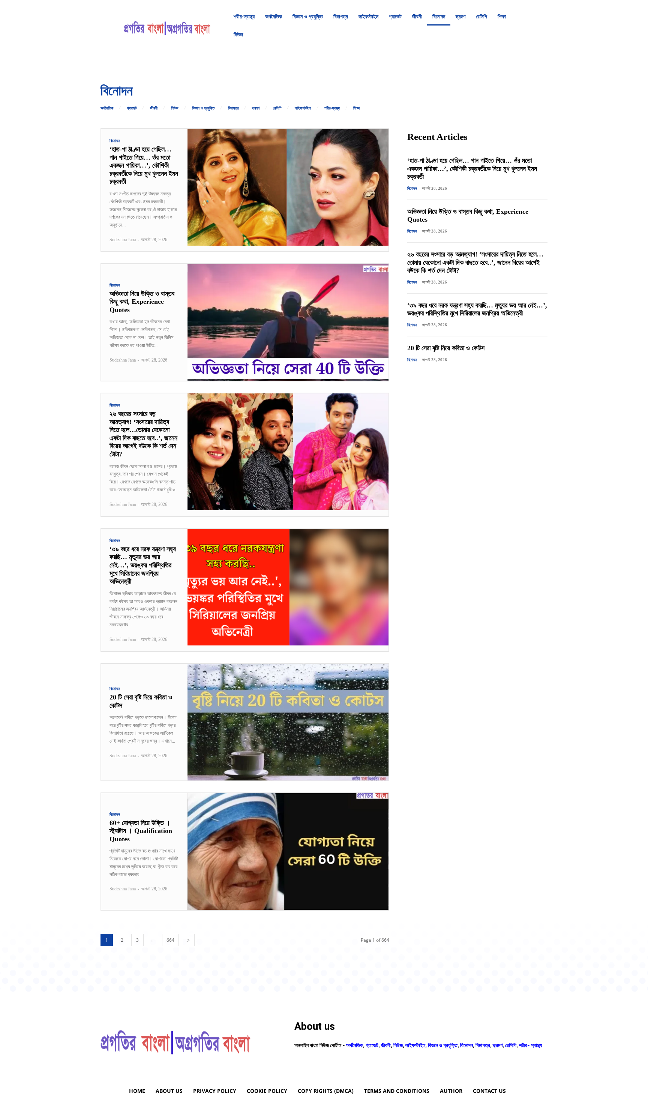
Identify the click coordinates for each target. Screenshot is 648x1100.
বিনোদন (115, 141)
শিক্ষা (356, 108)
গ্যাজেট (131, 108)
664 (170, 940)
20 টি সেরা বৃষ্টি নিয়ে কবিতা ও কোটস (445, 348)
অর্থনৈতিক (106, 108)
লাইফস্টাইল (303, 108)
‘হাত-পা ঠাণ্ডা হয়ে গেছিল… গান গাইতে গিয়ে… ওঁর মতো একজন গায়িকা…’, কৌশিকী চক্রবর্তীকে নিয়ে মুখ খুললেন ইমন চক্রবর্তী (144, 165)
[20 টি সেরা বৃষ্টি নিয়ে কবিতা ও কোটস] (288, 722)
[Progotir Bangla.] (167, 25)
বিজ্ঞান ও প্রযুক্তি (203, 108)
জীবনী (154, 108)
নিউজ (174, 108)
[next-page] (188, 940)
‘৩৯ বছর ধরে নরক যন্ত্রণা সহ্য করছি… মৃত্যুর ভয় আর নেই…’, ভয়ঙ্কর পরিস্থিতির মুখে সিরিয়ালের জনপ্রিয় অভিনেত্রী (143, 565)
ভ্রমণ (256, 108)
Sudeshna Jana (123, 239)
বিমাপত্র (233, 108)
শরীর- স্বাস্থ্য (530, 1045)
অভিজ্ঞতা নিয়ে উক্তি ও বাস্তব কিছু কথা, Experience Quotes (142, 302)
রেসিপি (277, 108)
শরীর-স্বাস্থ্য (332, 108)
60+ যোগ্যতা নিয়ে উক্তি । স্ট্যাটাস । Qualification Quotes (141, 831)
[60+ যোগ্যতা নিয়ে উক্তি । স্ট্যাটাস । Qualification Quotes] (288, 851)
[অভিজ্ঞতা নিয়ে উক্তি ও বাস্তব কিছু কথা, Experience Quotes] (288, 322)
